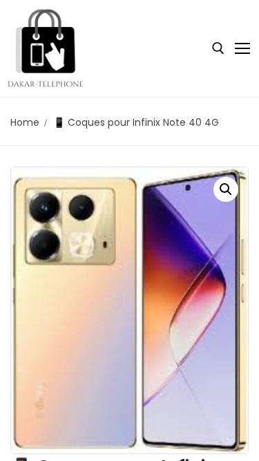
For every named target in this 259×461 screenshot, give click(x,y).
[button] (225, 189)
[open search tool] (218, 48)
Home (24, 122)
